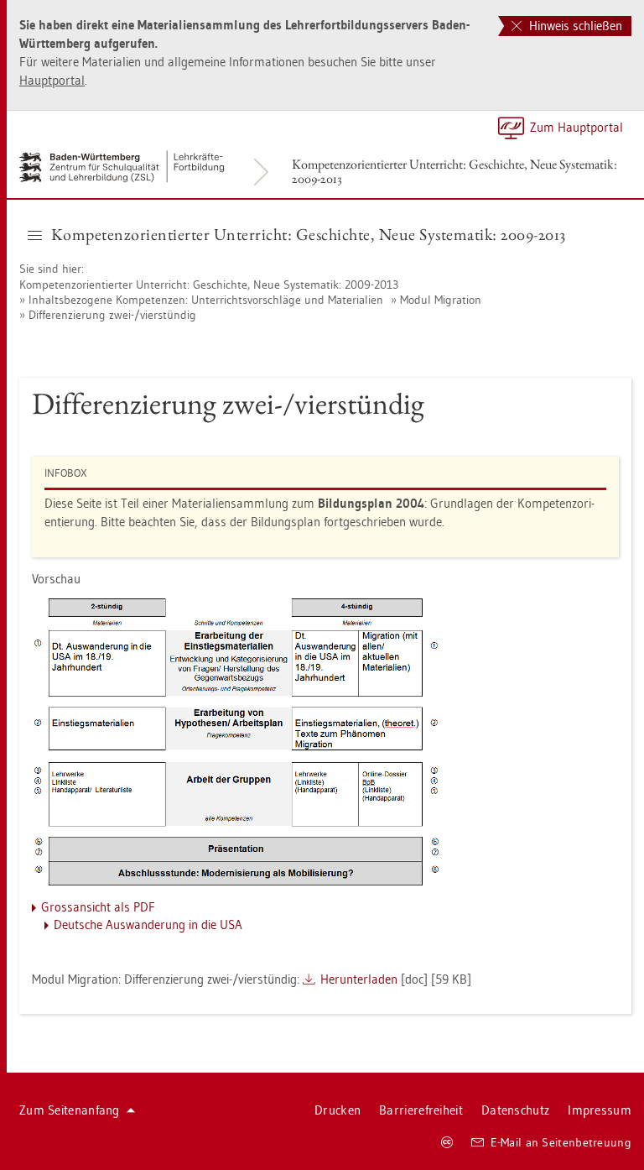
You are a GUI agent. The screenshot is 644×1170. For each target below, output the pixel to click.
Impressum (599, 1110)
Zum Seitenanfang (69, 1110)
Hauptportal (52, 80)
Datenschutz (515, 1110)
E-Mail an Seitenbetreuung (561, 1142)
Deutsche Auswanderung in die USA (148, 924)
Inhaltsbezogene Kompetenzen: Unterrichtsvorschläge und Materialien (206, 299)
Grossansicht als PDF (98, 907)
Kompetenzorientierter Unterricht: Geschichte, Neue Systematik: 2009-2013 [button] (308, 234)
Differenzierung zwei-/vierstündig (112, 314)
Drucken (337, 1110)
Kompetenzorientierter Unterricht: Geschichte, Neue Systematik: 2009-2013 (454, 171)
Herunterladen (358, 979)
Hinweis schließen (574, 26)
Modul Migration (440, 299)
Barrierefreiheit (421, 1110)
